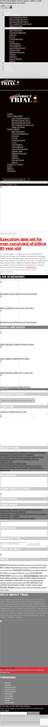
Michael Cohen (5, 583)
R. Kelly (28, 585)
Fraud (27, 573)
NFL (28, 582)
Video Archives (15, 26)
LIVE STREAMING (13, 15)
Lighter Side (14, 50)
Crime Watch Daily (6, 570)
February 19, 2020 (8, 233)
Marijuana (26, 580)
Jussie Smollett (24, 578)
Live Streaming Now (18, 17)
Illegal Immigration (17, 576)
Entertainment (16, 39)
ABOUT (8, 68)
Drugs (12, 37)
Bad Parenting (15, 30)
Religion (13, 57)
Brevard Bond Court (18, 19)
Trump (7, 590)
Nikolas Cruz (36, 582)
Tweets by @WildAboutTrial (13, 412)
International (15, 46)
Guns (11, 41)
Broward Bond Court (18, 22)
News (33, 269)
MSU (24, 583)
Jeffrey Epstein (11, 578)
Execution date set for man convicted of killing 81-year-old (23, 243)
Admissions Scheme (17, 565)
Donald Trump (21, 570)
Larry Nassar (6, 580)
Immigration (14, 43)
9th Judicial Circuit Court (20, 24)
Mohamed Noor (17, 583)
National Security (17, 52)
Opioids (3, 585)
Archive (39, 565)
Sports (12, 61)
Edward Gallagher (40, 570)
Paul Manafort (13, 585)
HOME (8, 13)
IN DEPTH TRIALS (13, 63)
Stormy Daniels (33, 587)
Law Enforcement (17, 48)
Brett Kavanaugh (16, 567)
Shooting (18, 587)
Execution (26, 269)
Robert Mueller (37, 585)
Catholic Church (38, 567)
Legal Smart (18, 580)
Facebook (20, 573)
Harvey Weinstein (10, 691)
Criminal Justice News (10, 269)
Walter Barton (6, 272)
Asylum (44, 565)
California (27, 567)
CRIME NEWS (11, 28)
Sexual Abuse (15, 59)
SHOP (7, 65)
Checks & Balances (17, 33)
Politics (12, 54)
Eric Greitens (12, 573)
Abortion (4, 564)
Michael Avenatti (37, 580)
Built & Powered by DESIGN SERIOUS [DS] (24, 722)
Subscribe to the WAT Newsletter (15, 706)
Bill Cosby (5, 567)
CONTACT (9, 70)
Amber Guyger (30, 565)
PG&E (21, 585)
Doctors (12, 35)
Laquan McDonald (38, 578)
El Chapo (4, 573)
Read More (31, 267)
